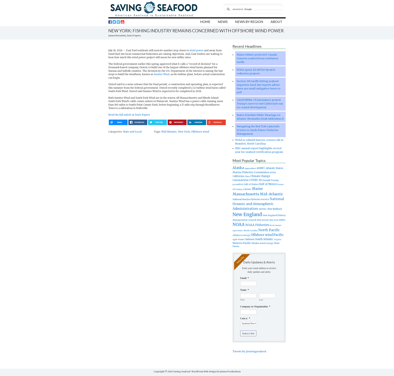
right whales (239, 239)
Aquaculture (250, 168)
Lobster (247, 189)
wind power (196, 50)
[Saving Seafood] (153, 16)
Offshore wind (200, 131)
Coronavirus (241, 180)
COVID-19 (255, 180)
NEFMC (263, 209)
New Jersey (263, 220)
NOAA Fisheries (257, 225)
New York (184, 131)
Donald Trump (270, 180)
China (247, 176)
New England (247, 214)
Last (261, 300)
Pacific (278, 235)
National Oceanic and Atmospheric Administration (258, 204)
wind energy (266, 243)
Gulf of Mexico (268, 184)
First (242, 300)
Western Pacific (242, 243)
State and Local (132, 131)
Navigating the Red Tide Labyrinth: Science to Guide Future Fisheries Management (258, 130)
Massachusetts (246, 194)
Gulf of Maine (251, 184)
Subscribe (248, 333)
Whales (255, 243)
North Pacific (269, 230)
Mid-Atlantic (169, 131)
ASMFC (261, 168)
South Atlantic (264, 239)
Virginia (277, 239)
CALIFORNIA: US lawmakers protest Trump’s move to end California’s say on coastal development (260, 103)
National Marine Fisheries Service (251, 199)
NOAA (239, 224)
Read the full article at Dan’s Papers (129, 114)
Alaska (238, 168)
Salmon (250, 239)
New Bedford (274, 208)
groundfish (238, 184)
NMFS (282, 220)
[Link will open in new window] (110, 22)
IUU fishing (237, 189)
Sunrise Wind (161, 74)
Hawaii (280, 184)
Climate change (260, 176)
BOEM (273, 172)
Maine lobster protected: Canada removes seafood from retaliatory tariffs (257, 58)
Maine (257, 189)
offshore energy (241, 235)
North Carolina (251, 230)
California (238, 176)
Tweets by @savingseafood (249, 351)
